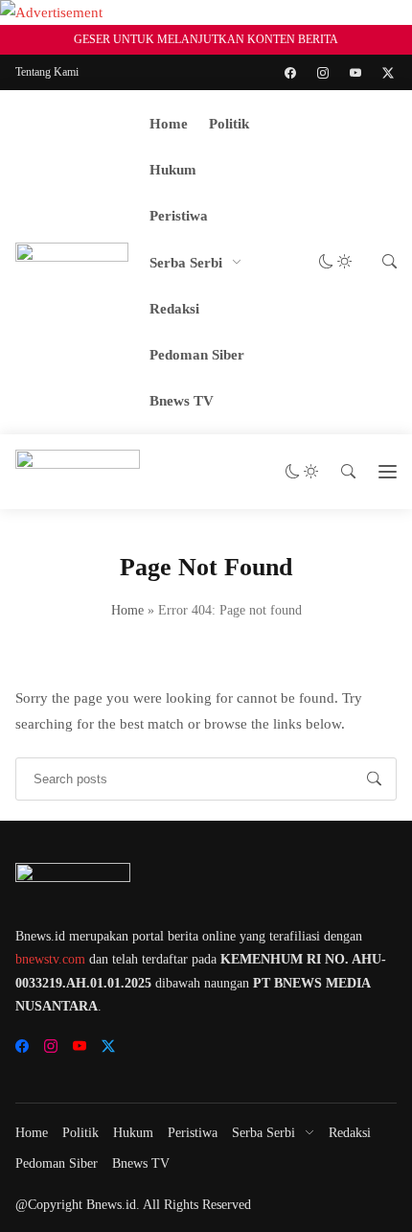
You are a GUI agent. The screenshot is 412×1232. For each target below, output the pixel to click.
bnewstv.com (50, 959)
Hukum (172, 169)
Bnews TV (181, 400)
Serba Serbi (185, 262)
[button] (335, 262)
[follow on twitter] (388, 72)
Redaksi (174, 308)
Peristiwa (178, 215)
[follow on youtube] (355, 72)
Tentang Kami (47, 72)
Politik (229, 123)
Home (168, 123)
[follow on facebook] (290, 72)
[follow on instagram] (323, 72)
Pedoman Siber (196, 354)
